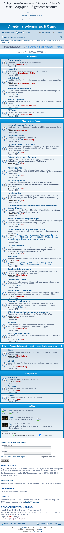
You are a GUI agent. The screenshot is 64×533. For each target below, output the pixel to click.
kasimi (34, 531)
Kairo (56, 237)
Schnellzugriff (9, 32)
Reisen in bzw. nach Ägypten (22, 157)
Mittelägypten (15, 239)
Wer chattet (7, 480)
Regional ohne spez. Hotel (36, 264)
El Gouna (56, 235)
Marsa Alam (14, 237)
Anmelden (5, 442)
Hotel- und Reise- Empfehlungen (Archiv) (27, 229)
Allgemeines (32, 56)
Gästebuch (5, 42)
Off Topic (12, 110)
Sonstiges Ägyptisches (19, 333)
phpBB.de (42, 530)
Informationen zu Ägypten (20, 125)
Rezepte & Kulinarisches (19, 301)
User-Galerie (51, 41)
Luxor (24, 239)
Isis (34, 105)
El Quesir (24, 237)
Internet (11, 395)
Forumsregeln (28, 41)
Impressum (5, 41)
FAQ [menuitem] (20, 32)
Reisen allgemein (16, 99)
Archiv (49, 264)
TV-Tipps (12, 323)
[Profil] (5, 411)
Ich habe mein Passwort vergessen (14, 457)
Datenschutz (16, 41)
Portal (6, 37)
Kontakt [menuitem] (42, 524)
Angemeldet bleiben (48, 457)
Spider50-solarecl (32, 502)
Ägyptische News (16, 135)
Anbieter (41, 239)
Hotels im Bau (14, 193)
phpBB (23, 528)
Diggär (11, 417)
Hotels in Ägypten (16, 180)
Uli (17, 94)
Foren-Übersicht (18, 524)
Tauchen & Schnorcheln (19, 269)
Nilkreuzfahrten (15, 168)
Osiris (32, 73)
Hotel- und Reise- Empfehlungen (23, 219)
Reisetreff (12, 256)
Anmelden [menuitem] (58, 32)
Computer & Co (32, 374)
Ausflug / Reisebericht (17, 241)
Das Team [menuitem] (53, 524)
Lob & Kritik (13, 78)
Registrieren (19, 442)
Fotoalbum (41, 41)
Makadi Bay (45, 235)
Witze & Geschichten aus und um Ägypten (28, 312)
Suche (11, 361)
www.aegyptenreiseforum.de (32, 12)
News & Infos (14, 69)
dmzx (40, 531)
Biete (10, 350)
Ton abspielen (47, 435)
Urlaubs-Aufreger (16, 246)
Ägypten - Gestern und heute (21, 144)
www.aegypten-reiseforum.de (32, 15)
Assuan (32, 239)
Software (12, 386)
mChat (32, 406)
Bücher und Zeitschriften (20, 290)
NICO (20, 140)
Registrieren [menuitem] (46, 32)
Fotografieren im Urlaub (19, 89)
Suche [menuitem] (61, 37)
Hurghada (35, 235)
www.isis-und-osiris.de (41, 19)
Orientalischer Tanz (17, 280)
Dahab (48, 237)
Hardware (12, 377)
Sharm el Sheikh (37, 237)
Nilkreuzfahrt (23, 235)
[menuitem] (28, 32)
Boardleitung (21, 64)
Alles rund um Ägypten (32, 121)
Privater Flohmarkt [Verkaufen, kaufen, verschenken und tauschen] (32, 346)
